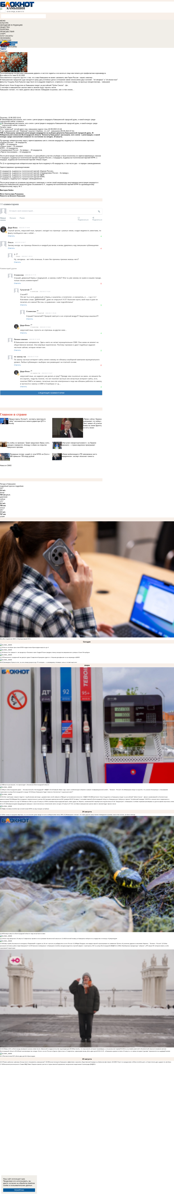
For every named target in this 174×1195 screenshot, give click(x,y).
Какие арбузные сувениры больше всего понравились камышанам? (24, 1062)
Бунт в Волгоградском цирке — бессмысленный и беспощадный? (23, 789)
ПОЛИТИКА (4, 29)
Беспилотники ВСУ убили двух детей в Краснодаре (19, 1056)
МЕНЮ (2, 21)
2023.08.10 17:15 (30, 275)
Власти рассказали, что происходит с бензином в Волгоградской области (26, 784)
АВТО (13, 45)
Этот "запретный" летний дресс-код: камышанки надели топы (24, 129)
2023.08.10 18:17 (20, 242)
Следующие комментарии (51, 393)
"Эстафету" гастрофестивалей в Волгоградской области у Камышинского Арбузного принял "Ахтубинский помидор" (109, 799)
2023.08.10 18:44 (45, 327)
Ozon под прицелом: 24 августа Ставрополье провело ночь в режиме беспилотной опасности (32, 938)
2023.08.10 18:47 (47, 373)
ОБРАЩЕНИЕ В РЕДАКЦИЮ (11, 25)
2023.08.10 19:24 (45, 291)
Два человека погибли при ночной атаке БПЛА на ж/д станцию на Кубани (26, 808)
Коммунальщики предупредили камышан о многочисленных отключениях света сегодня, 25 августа (38, 804)
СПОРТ (3, 34)
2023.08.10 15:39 (33, 356)
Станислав (34, 291)
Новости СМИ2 (5, 465)
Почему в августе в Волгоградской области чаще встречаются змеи (24, 933)
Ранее (22, 218)
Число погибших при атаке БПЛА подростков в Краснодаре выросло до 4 (26, 647)
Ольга (18, 256)
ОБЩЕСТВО (5, 27)
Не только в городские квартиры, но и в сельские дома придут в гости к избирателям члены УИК (33, 814)
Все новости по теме (8, 75)
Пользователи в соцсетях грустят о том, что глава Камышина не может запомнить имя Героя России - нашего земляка (46, 78)
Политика (3, 118)
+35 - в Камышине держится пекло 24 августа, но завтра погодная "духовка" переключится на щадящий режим (136, 1051)
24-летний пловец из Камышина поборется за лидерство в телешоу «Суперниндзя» (91, 938)
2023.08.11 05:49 (50, 313)
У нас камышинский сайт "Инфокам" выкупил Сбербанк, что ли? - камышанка (30, 131)
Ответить (11, 236)
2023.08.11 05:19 (27, 256)
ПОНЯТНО (19, 1190)
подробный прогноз (7, 486)
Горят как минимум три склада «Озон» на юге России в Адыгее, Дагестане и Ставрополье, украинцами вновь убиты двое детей (58, 1051)
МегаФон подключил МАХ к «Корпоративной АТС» (15, 639)
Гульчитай (40, 313)
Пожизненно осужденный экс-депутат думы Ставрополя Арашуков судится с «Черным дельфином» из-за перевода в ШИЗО (41, 657)
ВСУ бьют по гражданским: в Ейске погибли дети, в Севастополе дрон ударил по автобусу (143, 1062)
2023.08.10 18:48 (24, 227)
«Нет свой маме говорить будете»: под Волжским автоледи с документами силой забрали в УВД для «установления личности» (43, 797)
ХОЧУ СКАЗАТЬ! (6, 36)
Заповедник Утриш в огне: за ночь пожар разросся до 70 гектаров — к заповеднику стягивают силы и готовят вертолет (40, 662)
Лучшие (13, 218)
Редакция (3, 51)
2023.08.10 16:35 (34, 339)
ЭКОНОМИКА (5, 38)
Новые (3, 218)
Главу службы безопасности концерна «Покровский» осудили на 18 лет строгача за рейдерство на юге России (38, 943)
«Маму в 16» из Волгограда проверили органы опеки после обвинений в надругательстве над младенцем (36, 1049)
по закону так (35, 373)
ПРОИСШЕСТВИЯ (7, 32)
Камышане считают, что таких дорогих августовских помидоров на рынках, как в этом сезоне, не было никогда (101, 814)
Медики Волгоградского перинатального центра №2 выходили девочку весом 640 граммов (41, 799)
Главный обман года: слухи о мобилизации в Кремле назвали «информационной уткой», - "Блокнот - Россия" (87, 789)
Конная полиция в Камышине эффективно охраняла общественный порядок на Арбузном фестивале (80, 1062)
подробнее (19, 486)
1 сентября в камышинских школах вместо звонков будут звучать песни (94, 804)
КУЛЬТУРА (4, 23)
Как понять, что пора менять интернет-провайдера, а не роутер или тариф (96, 1049)
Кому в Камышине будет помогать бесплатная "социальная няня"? (52, 792)
